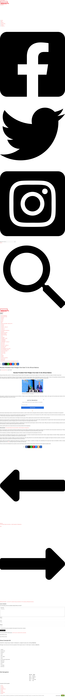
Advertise (2, 317)
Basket (2, 321)
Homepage (2, 337)
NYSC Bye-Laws (3, 346)
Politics (2, 691)
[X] (6, 364)
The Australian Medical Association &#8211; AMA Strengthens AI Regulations (17, 427)
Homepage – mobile (4, 338)
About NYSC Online (4, 316)
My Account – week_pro (4, 345)
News (34, 674)
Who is (30, 679)
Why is (30, 680)
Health (2, 655)
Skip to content (2, 0)
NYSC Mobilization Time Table (5, 348)
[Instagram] (32, 240)
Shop (2, 354)
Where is (30, 678)
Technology (2, 665)
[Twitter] (32, 166)
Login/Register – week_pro (5, 341)
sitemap (2, 356)
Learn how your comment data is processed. (19, 632)
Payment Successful (4, 350)
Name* (1, 617)
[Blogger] (15, 364)
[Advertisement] (32, 12)
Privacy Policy (3, 23)
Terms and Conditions (4, 357)
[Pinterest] (11, 364)
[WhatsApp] (8, 364)
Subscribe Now (32, 407)
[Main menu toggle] (1, 313)
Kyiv (8, 441)
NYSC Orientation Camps (5, 349)
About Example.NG (4, 315)
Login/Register (3, 339)
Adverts (2, 22)
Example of (2, 652)
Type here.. (2, 607)
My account (3, 342)
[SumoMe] (18, 364)
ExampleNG (2, 4)
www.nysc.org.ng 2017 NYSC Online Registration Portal (9, 361)
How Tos (30, 674)
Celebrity (2, 649)
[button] (32, 400)
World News (2, 666)
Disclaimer (2, 331)
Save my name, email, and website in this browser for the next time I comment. (13, 628)
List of (30, 675)
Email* (1, 620)
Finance (2, 653)
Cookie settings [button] (58, 695)
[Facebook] (3, 364)
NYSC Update (3, 656)
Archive (2, 320)
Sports (2, 663)
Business (33, 675)
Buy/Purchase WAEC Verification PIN (6, 323)
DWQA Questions (3, 333)
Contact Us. (37, 644)
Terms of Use (3, 358)
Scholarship (2, 662)
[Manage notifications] (63, 695)
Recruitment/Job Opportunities (5, 659)
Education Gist (3, 650)
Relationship (2, 660)
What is (30, 676)
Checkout (2, 324)
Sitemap (2, 24)
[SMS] (13, 364)
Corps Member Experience (5, 330)
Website (1, 624)
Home (2, 20)
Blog (1, 21)
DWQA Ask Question (4, 332)
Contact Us (2, 329)
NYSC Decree (3, 347)
